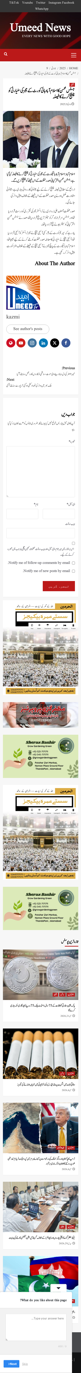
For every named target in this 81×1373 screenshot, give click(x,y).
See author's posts (27, 329)
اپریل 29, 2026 (65, 1243)
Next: (29, 382)
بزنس (62, 994)
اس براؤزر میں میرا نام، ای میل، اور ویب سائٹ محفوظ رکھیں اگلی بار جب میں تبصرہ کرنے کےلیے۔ (41, 552)
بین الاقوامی (60, 1148)
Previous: (46, 371)
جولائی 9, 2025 (66, 104)
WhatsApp (41, 9)
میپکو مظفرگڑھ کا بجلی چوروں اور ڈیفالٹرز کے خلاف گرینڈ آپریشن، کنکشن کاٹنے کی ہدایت (42, 1238)
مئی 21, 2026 (66, 1016)
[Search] (6, 55)
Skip (25, 1364)
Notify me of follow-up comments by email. (39, 562)
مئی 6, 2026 (66, 1090)
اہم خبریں (71, 994)
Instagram (55, 2)
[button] (73, 54)
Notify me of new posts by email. (46, 571)
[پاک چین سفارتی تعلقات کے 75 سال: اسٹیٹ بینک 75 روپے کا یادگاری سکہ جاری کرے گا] (40, 975)
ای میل (71, 504)
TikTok (14, 2)
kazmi (13, 317)
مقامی (62, 1227)
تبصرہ (72, 441)
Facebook (68, 2)
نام (36, 504)
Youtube (27, 2)
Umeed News (40, 28)
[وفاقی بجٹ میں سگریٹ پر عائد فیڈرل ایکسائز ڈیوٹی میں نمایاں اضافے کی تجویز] (40, 1054)
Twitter (40, 2)
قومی (72, 84)
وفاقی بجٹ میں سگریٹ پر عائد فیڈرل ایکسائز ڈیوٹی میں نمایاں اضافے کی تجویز (46, 1084)
